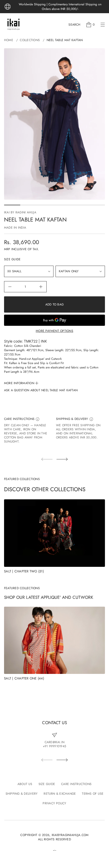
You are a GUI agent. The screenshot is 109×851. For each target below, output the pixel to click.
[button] (74, 24)
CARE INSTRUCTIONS (19, 419)
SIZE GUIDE (12, 259)
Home (8, 40)
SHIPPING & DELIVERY (72, 419)
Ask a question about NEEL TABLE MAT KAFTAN (41, 390)
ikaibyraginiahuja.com (70, 835)
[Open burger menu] (103, 24)
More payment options (54, 331)
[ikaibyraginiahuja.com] (13, 24)
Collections (30, 40)
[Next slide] (62, 459)
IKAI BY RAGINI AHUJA (20, 212)
